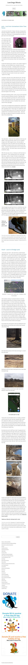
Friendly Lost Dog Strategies (7, 554)
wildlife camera (19, 527)
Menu (14, 8)
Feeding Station (5, 548)
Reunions (13, 235)
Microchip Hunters (5, 560)
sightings (21, 238)
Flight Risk (3, 551)
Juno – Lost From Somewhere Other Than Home (14, 27)
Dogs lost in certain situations (7, 544)
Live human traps (17, 237)
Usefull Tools (4, 588)
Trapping (16, 240)
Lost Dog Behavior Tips (6, 557)
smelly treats (6, 240)
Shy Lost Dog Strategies (6, 577)
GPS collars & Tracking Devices (7, 555)
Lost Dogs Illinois (14, 3)
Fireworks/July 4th (5, 549)
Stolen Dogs (4, 580)
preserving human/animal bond (10, 525)
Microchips (4, 562)
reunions (17, 238)
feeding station (4, 523)
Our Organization (5, 565)
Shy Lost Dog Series (5, 575)
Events (3, 546)
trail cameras (11, 240)
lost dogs (22, 237)
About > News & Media (6, 541)
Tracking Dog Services (6, 583)
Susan (3, 241)
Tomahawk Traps (12, 527)
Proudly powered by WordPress (7, 662)
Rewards (3, 571)
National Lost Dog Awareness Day (8, 563)
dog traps (21, 235)
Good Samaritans (9, 237)
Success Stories (4, 582)
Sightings (3, 579)
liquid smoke (10, 523)
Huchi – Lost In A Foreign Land (11, 249)
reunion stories (20, 525)
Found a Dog (4, 552)
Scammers (4, 572)
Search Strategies (5, 574)
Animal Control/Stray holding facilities (9, 543)
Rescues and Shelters (6, 568)
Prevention (4, 566)
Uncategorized (4, 586)
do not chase (22, 522)
